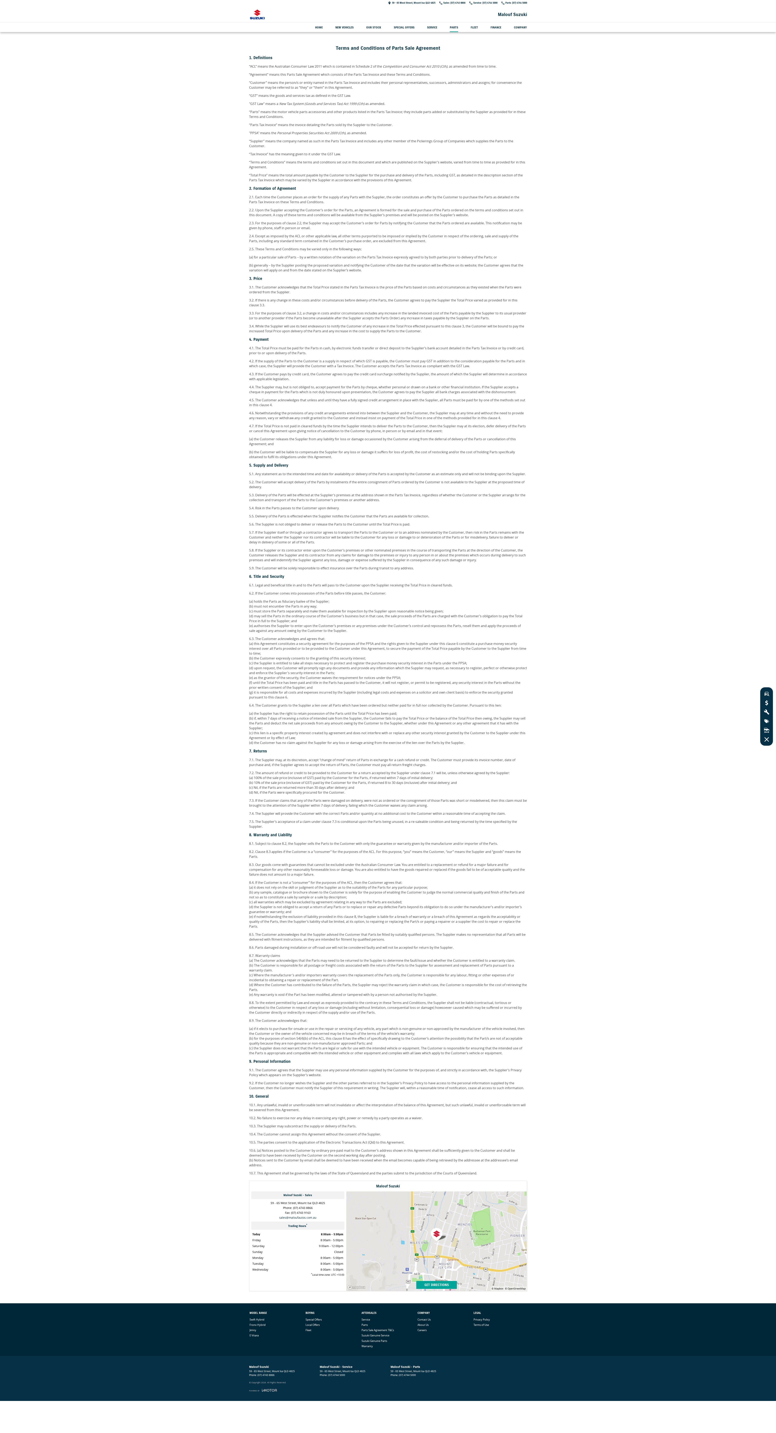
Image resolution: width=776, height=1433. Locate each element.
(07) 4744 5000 (336, 1375)
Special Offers (404, 27)
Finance (496, 27)
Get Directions (436, 1285)
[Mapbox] (357, 1287)
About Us (423, 1325)
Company (520, 27)
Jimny (253, 1330)
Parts (454, 27)
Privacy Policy (482, 1319)
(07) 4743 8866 (303, 1208)
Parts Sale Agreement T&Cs (378, 1330)
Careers (422, 1330)
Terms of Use (481, 1325)
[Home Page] (257, 14)
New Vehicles (344, 27)
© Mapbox (497, 1288)
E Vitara (254, 1335)
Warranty (367, 1346)
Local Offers (313, 1325)
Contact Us (424, 1319)
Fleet (474, 27)
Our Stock (373, 27)
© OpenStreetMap (515, 1288)
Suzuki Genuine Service (375, 1335)
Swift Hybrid (257, 1319)
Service (432, 27)
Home (319, 27)
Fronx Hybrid (258, 1325)
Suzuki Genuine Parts (374, 1341)
